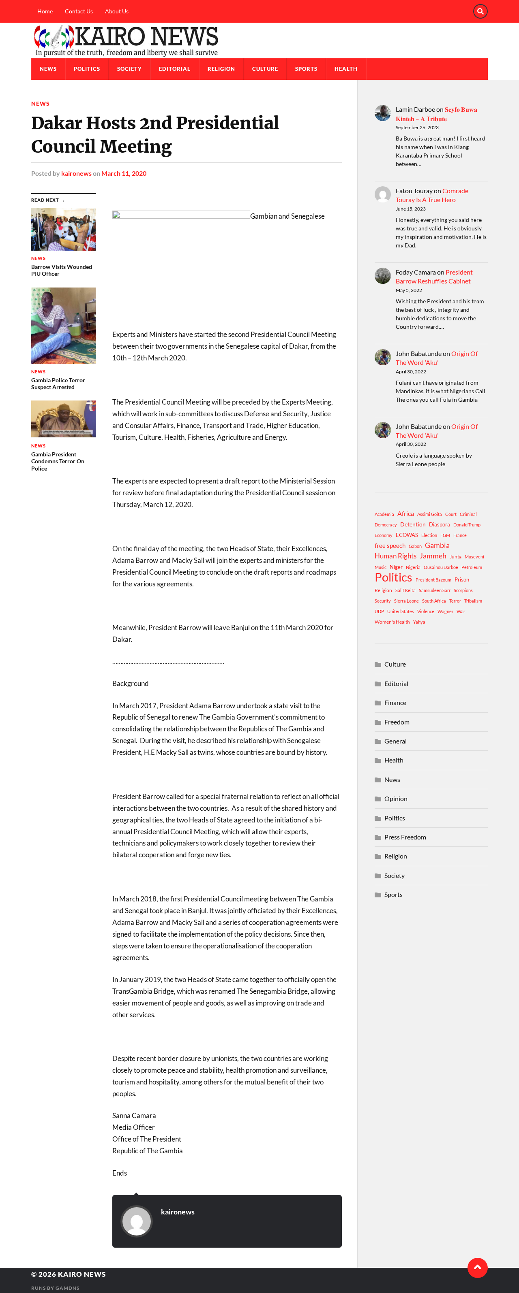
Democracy (386, 524)
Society (129, 69)
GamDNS (67, 1288)
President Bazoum (433, 579)
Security (383, 600)
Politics (87, 69)
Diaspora (439, 524)
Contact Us (79, 11)
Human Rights (395, 556)
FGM (445, 535)
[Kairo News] (259, 40)
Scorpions (463, 590)
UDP (379, 611)
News (48, 69)
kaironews (76, 173)
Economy (383, 535)
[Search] (480, 11)
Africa (405, 513)
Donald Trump (466, 524)
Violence (425, 611)
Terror (455, 600)
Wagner (445, 611)
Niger (396, 567)
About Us (117, 11)
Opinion (395, 798)
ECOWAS (407, 535)
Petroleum (471, 567)
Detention (413, 524)
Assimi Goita (429, 514)
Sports (306, 69)
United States (400, 611)
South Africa (434, 600)
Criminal (468, 514)
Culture (265, 69)
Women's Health (392, 622)
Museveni (474, 556)
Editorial (175, 69)
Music (380, 567)
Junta (455, 557)
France (460, 535)
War (461, 611)
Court (451, 514)
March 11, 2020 (123, 173)
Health (346, 69)
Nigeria (413, 567)
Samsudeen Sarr (434, 590)
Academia (384, 514)
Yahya (419, 621)
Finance (395, 702)
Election (429, 535)
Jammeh (433, 556)
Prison (462, 579)
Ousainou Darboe (441, 567)
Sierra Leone (406, 600)
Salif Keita (405, 590)
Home (45, 11)
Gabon (415, 546)
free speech (390, 545)
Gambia (437, 545)
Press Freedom (405, 837)
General (395, 741)
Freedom (397, 722)
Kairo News (82, 1274)
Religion (221, 69)
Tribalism (473, 600)
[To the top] (478, 1268)
